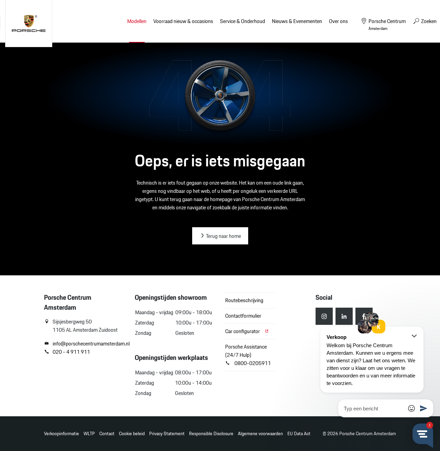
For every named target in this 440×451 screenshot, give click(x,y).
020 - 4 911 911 (71, 352)
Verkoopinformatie (61, 433)
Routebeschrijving (244, 300)
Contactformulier (243, 315)
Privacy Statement (167, 433)
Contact (106, 433)
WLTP (89, 433)
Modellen (136, 21)
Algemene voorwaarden (260, 433)
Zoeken (428, 21)
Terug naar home (223, 236)
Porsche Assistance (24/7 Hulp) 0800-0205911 (248, 354)
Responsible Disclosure (211, 433)
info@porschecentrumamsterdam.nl (88, 344)
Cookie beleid (132, 433)
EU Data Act (298, 433)
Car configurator (243, 331)
